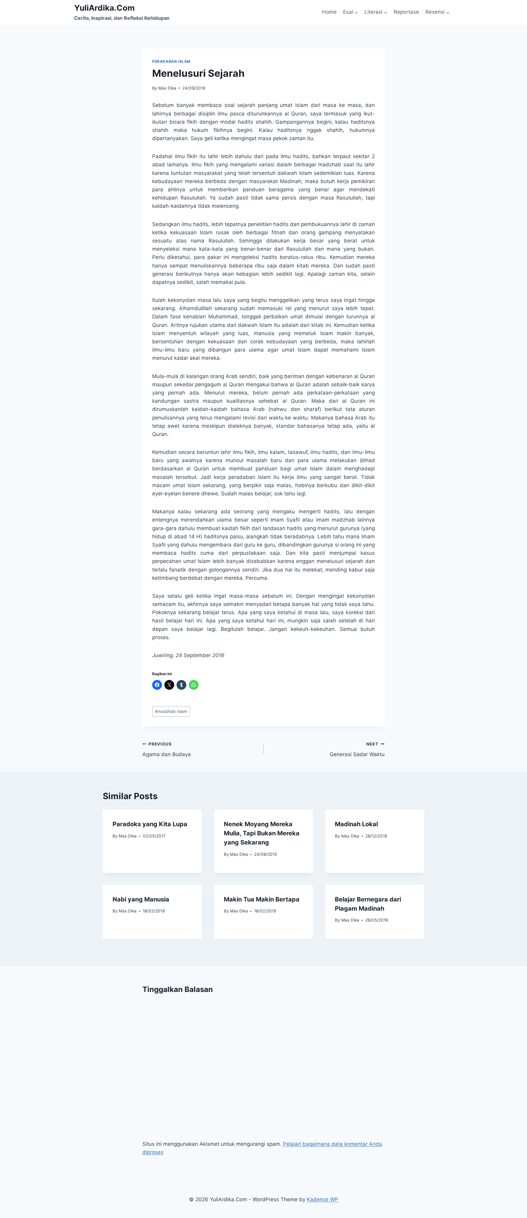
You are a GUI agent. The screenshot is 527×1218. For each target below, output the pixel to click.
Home (329, 12)
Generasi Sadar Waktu (357, 750)
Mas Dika (167, 88)
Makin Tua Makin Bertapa (261, 899)
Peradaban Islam (171, 61)
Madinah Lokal (356, 824)
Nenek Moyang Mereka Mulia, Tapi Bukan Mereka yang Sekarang (261, 833)
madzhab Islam (171, 711)
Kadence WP (322, 1199)
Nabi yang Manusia (141, 899)
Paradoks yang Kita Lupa (150, 824)
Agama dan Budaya (166, 750)
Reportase (406, 12)
